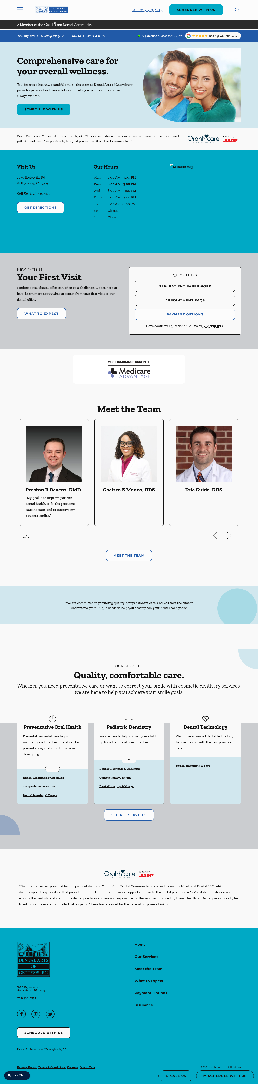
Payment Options (185, 314)
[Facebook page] (21, 1014)
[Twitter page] (50, 1014)
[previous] (220, 535)
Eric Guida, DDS (203, 490)
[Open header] (21, 10)
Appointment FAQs (185, 300)
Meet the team (128, 555)
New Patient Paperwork (184, 286)
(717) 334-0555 (95, 36)
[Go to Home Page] (51, 9)
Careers (72, 1067)
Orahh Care (87, 1067)
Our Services (146, 957)
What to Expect (41, 314)
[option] (54, 472)
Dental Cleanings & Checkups (43, 778)
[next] (234, 535)
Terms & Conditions (52, 1067)
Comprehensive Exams (39, 786)
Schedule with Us (196, 10)
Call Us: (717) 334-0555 (148, 10)
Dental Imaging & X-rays (40, 795)
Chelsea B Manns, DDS (129, 490)
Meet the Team (149, 969)
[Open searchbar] (237, 10)
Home (140, 944)
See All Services (129, 815)
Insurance (144, 1005)
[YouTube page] (35, 1014)
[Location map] (205, 201)
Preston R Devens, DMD (53, 490)
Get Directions (40, 208)
